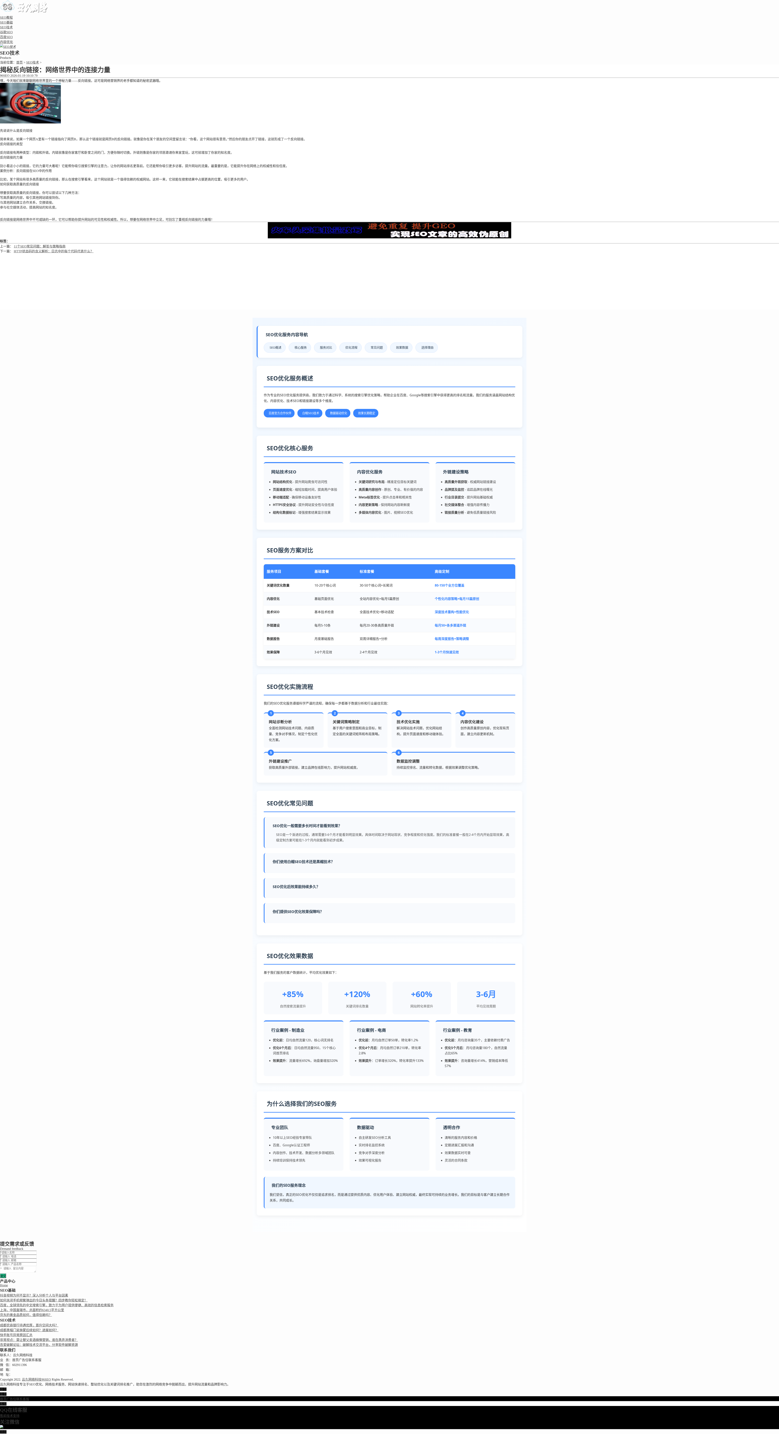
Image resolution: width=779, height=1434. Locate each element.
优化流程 (351, 347)
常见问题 (377, 347)
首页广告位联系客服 (14, 1399)
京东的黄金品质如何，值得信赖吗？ (26, 1315)
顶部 (3, 1432)
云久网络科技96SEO (36, 1379)
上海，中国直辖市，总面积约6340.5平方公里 (32, 1310)
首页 (19, 62)
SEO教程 (6, 17)
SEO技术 (6, 27)
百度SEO (6, 37)
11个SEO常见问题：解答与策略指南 (40, 246)
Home (4, 1285)
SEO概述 (275, 347)
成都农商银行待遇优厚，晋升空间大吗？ (29, 1325)
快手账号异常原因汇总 (16, 1335)
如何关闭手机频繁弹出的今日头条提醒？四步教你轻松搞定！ (44, 1300)
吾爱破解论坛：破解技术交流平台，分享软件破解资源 (39, 1344)
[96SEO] (25, 11)
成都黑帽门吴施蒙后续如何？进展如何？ (29, 1330)
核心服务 (301, 347)
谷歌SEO (6, 32)
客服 (3, 1404)
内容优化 (6, 42)
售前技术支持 (9, 1416)
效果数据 (402, 347)
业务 (3, 1394)
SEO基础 (6, 22)
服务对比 (326, 347)
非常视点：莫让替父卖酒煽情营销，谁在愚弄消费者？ (39, 1340)
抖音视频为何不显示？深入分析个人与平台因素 (34, 1295)
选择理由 (427, 347)
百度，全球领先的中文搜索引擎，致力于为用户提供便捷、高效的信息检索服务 (57, 1305)
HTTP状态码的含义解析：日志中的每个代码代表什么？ (54, 251)
